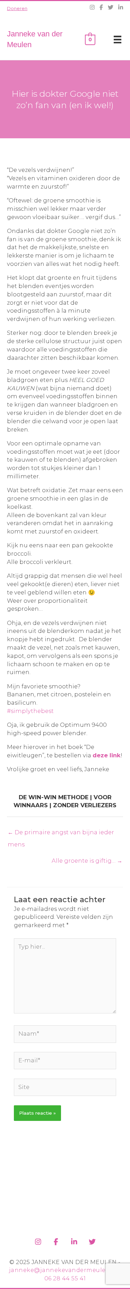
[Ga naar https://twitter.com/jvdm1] (92, 1241)
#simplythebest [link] (30, 710)
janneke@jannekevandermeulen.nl (63, 1270)
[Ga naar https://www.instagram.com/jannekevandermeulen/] (38, 1241)
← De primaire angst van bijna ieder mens (61, 834)
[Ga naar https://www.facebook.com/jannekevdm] (56, 1241)
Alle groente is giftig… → (87, 860)
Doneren (17, 8)
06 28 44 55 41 (65, 1278)
